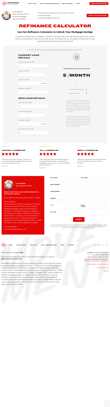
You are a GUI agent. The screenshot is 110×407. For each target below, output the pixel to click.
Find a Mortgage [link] (67, 3)
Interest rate (22, 71)
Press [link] (62, 245)
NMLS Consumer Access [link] (49, 245)
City (51, 205)
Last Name (84, 177)
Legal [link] (11, 245)
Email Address (55, 184)
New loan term (23, 120)
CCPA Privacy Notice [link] (102, 267)
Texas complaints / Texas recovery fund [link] (97, 264)
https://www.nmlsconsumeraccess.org (96, 261)
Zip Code (53, 212)
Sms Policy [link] (33, 245)
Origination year (23, 88)
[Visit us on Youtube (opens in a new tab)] (103, 245)
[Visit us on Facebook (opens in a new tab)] (106, 245)
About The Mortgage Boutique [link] (50, 3)
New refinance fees (24, 129)
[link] (11, 3)
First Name (53, 177)
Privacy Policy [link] (21, 245)
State (82, 205)
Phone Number (55, 191)
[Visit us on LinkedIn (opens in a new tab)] (99, 245)
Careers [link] (71, 245)
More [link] (78, 3)
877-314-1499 (93, 257)
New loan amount (24, 102)
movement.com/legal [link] (9, 279)
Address (53, 198)
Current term (22, 79)
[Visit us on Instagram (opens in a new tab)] (95, 245)
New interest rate (24, 111)
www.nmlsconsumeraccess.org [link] (24, 277)
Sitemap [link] (106, 271)
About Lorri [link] (32, 3)
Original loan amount (25, 62)
